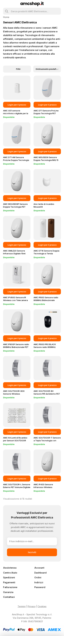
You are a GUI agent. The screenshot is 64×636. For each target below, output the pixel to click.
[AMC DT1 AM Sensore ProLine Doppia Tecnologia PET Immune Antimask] (16, 134)
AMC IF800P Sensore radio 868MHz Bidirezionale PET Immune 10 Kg (16, 347)
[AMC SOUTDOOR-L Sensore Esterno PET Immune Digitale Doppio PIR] (16, 461)
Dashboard (40, 572)
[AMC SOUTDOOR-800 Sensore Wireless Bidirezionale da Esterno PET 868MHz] (16, 368)
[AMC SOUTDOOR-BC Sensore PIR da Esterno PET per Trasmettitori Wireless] (47, 368)
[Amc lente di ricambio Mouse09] (47, 181)
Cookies (42, 606)
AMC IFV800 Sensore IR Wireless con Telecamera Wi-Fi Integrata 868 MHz (15, 300)
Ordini (37, 577)
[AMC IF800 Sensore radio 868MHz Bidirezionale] (47, 274)
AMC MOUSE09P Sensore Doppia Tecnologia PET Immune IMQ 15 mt (15, 207)
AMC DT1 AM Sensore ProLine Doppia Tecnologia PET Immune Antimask (16, 160)
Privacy (32, 606)
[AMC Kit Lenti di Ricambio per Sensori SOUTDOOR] (16, 414)
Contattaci (9, 596)
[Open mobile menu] (4, 4)
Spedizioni (9, 577)
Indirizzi (38, 582)
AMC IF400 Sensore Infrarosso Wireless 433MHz (43, 487)
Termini (22, 606)
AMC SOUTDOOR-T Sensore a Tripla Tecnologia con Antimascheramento (47, 440)
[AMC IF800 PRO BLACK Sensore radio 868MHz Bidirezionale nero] (47, 321)
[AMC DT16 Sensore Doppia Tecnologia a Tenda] (47, 227)
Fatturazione (10, 587)
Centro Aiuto (10, 572)
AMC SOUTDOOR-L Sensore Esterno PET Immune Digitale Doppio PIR (16, 487)
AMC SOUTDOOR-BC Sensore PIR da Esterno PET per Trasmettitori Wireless (47, 394)
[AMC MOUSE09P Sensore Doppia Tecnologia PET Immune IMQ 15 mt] (16, 181)
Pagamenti (9, 582)
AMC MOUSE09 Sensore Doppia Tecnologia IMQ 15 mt (46, 160)
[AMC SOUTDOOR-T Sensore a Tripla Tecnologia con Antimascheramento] (47, 414)
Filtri (18, 69)
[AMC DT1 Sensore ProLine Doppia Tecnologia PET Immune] (47, 87)
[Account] (59, 4)
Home (6, 17)
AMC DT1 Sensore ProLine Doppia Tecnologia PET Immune (46, 113)
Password (39, 587)
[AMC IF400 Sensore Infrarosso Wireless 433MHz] (47, 461)
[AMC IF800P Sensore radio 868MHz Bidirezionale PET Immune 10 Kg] (16, 321)
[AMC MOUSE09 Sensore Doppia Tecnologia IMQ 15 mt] (47, 134)
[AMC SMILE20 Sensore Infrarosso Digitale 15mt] (16, 227)
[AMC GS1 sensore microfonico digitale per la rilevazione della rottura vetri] (16, 87)
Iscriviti (32, 552)
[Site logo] (32, 3)
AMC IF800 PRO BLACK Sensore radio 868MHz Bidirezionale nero (45, 347)
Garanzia (8, 592)
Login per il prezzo (17, 104)
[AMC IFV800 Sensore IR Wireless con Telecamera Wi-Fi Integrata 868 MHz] (16, 274)
